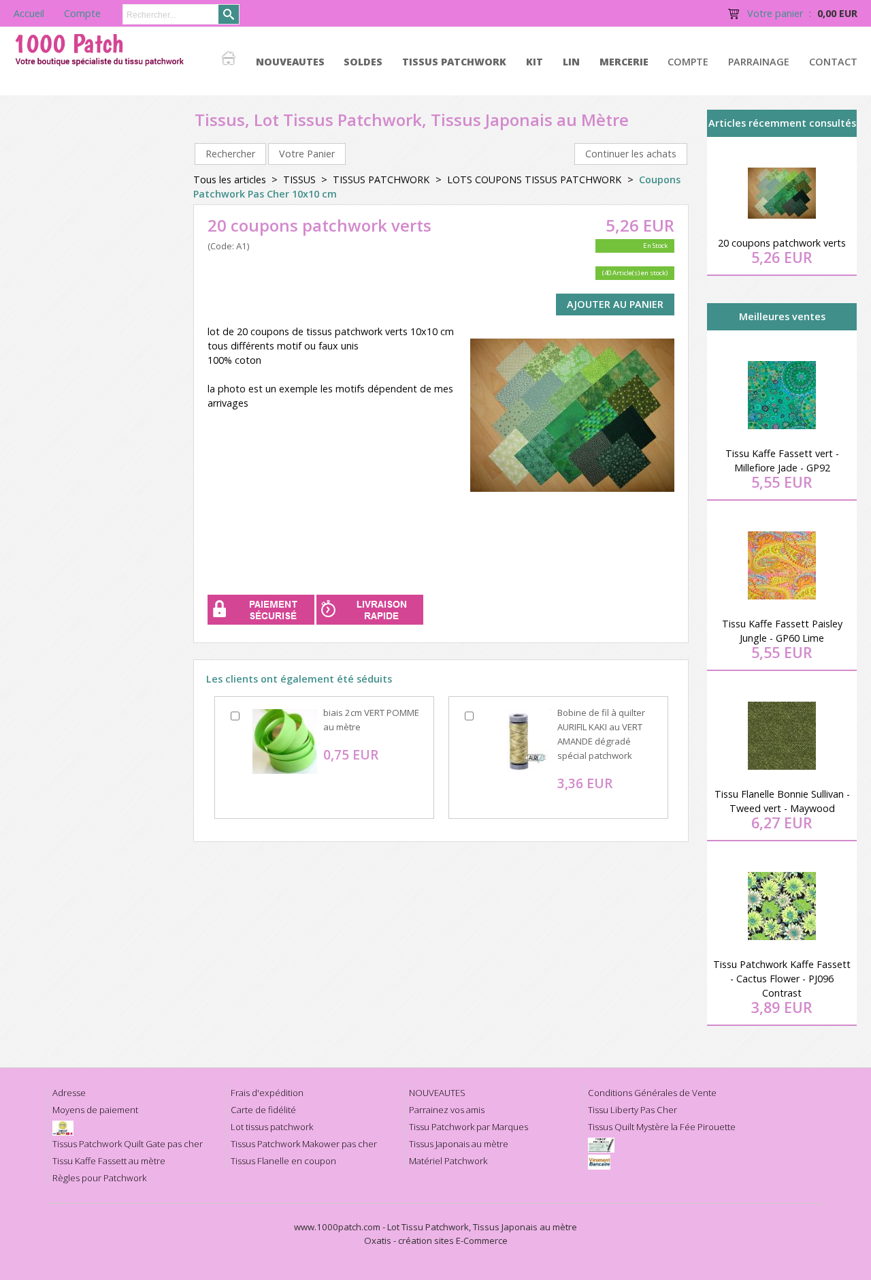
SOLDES (363, 61)
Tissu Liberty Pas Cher (632, 1110)
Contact (833, 61)
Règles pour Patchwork (99, 1178)
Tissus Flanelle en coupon (283, 1161)
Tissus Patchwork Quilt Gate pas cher (127, 1144)
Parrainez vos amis (446, 1110)
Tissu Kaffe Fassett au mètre (108, 1161)
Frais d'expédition (267, 1093)
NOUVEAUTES (290, 61)
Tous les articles (229, 179)
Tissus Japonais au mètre (458, 1144)
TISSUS (299, 179)
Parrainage (758, 61)
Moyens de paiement (95, 1110)
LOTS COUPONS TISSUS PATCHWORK (535, 179)
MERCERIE (623, 61)
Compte (688, 61)
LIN (571, 61)
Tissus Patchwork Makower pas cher (304, 1144)
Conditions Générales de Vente (652, 1093)
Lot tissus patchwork (272, 1127)
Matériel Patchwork (448, 1161)
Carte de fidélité (263, 1110)
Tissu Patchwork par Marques (468, 1127)
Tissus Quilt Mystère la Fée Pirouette (662, 1127)
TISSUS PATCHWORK (454, 61)
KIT (534, 61)
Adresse (69, 1093)
